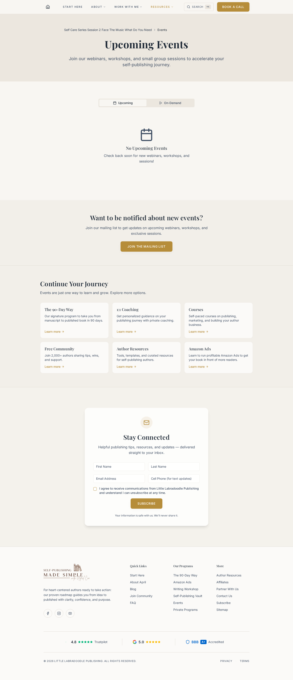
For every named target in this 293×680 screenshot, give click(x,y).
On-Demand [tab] (172, 103)
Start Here (73, 6)
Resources (160, 6)
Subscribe (146, 503)
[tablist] (146, 103)
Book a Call (233, 7)
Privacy (226, 661)
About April (138, 582)
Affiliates (222, 582)
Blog (133, 589)
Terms (244, 661)
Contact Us (224, 596)
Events (178, 603)
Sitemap (222, 609)
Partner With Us (227, 589)
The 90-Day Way (185, 575)
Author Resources (228, 575)
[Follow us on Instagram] (59, 613)
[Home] (48, 7)
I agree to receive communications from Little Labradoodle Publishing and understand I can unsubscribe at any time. (149, 491)
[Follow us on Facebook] (48, 613)
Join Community (141, 596)
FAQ (133, 603)
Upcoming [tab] (125, 103)
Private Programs (185, 609)
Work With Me (126, 6)
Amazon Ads (182, 582)
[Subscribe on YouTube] (70, 613)
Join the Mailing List (146, 246)
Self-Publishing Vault (187, 596)
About (96, 6)
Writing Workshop (185, 589)
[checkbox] (95, 489)
